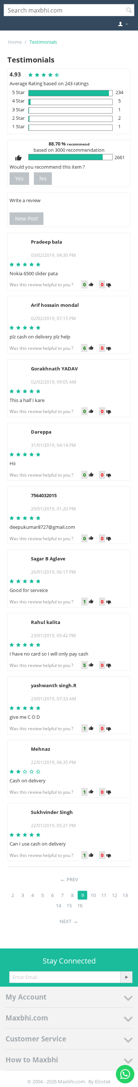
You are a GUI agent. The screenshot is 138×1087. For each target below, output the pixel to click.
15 (69, 905)
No (42, 178)
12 (114, 895)
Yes (19, 178)
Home (15, 42)
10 (93, 895)
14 (58, 905)
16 (79, 905)
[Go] (126, 977)
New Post (26, 218)
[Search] (128, 10)
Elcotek (103, 1081)
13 (125, 895)
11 (103, 895)
